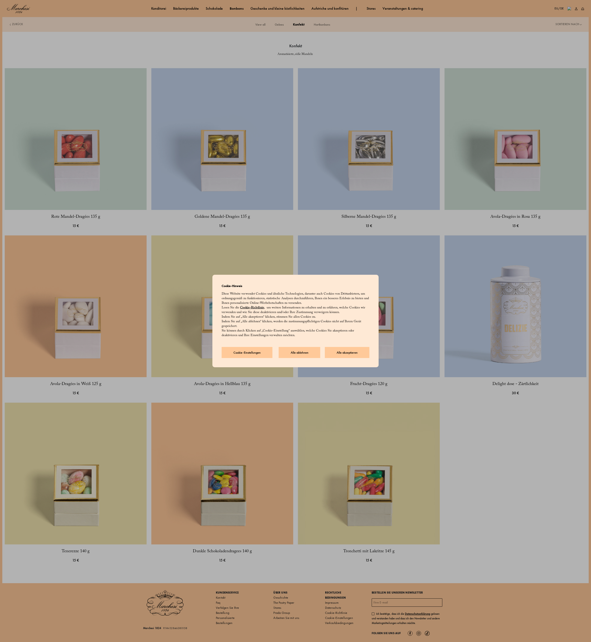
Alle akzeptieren (347, 353)
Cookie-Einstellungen (247, 353)
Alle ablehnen (299, 353)
